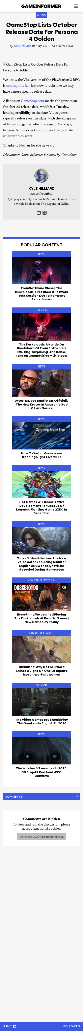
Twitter (45, 213)
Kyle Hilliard (22, 46)
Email (39, 213)
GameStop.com (32, 101)
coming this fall (18, 86)
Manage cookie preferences (41, 836)
